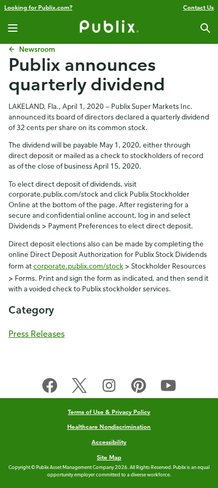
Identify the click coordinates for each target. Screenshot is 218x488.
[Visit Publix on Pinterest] (138, 387)
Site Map (109, 457)
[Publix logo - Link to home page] (109, 28)
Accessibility (109, 442)
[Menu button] (12, 28)
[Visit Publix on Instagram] (109, 387)
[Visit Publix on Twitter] (79, 387)
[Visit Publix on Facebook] (49, 387)
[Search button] (205, 28)
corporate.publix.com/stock (78, 265)
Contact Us (198, 7)
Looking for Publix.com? (38, 7)
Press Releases (36, 333)
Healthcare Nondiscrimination (109, 426)
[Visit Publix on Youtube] (168, 387)
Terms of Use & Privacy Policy (109, 412)
